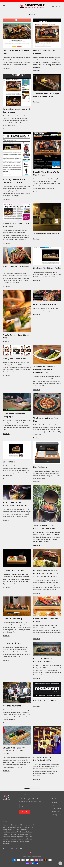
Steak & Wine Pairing (12, 618)
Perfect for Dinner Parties (44, 304)
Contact (54, 802)
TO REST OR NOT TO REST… (14, 570)
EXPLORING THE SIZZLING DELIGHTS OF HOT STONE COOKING (14, 751)
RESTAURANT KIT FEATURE (45, 700)
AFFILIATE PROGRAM (12, 706)
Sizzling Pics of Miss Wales (14, 358)
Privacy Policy (56, 808)
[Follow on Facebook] (3, 848)
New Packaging (40, 467)
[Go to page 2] (37, 787)
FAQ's (54, 805)
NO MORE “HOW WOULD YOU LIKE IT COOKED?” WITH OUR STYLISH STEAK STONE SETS (46, 573)
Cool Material (9, 462)
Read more (6, 68)
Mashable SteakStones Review (47, 268)
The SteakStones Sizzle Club (46, 233)
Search (54, 799)
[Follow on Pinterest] (16, 848)
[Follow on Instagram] (12, 848)
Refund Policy (56, 811)
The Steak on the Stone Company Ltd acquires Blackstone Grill (44, 369)
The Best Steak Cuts (12, 643)
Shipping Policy (56, 815)
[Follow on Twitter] (8, 848)
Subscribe (25, 812)
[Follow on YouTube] (21, 848)
